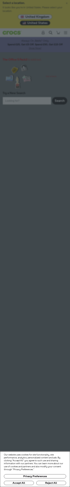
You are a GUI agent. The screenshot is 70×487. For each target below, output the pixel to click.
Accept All (19, 483)
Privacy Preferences (35, 476)
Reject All (51, 483)
